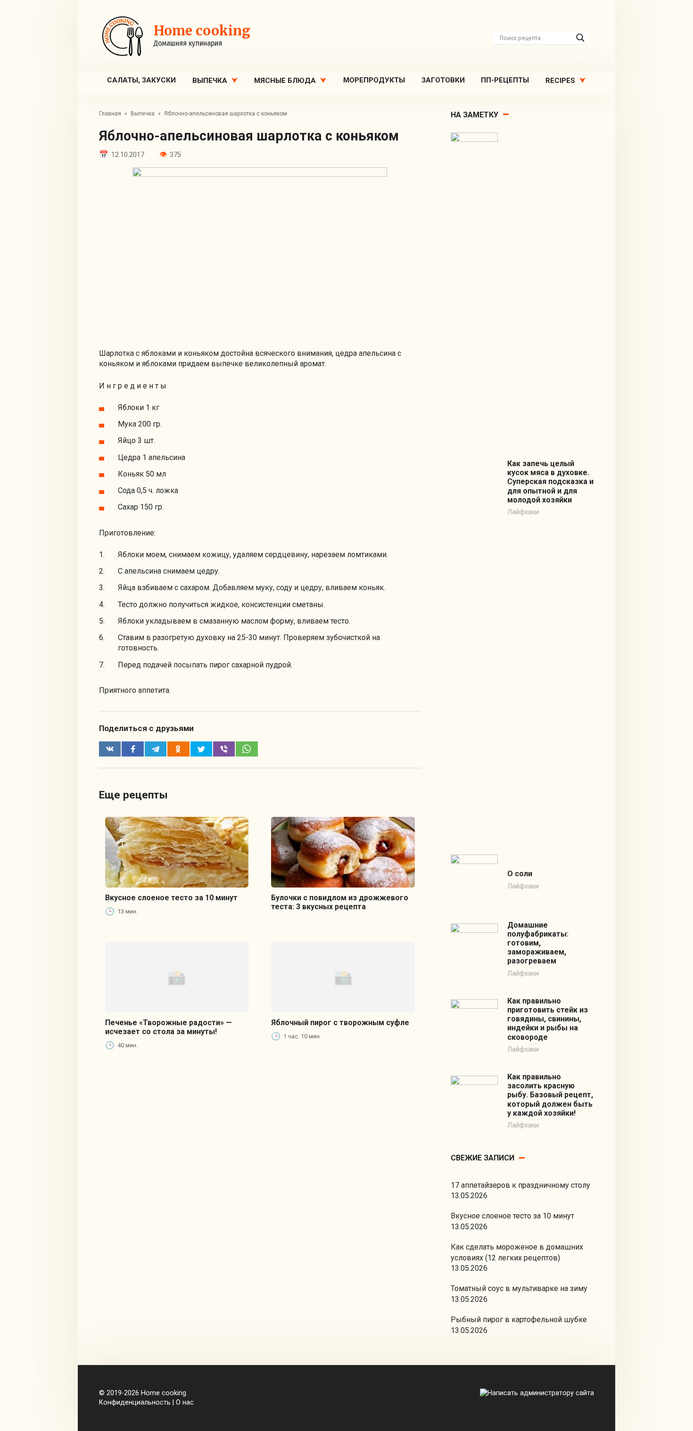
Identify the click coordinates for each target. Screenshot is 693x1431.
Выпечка (209, 80)
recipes (560, 80)
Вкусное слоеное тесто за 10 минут (171, 897)
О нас (185, 1402)
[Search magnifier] (580, 37)
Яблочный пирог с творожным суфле (340, 1022)
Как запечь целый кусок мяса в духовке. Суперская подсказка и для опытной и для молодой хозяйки (550, 481)
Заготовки (443, 80)
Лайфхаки (523, 512)
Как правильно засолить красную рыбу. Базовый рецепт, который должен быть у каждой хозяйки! (550, 1095)
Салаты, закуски (141, 80)
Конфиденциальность (135, 1402)
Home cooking (202, 30)
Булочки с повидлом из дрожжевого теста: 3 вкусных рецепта (339, 902)
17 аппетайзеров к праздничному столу (520, 1185)
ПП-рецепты (505, 80)
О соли (519, 873)
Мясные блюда (285, 80)
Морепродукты (374, 80)
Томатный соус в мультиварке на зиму (519, 1288)
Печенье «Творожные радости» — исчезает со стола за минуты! (168, 1027)
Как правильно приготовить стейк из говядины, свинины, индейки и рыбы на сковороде (547, 1019)
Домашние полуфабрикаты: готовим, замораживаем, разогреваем (538, 943)
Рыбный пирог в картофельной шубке (519, 1319)
